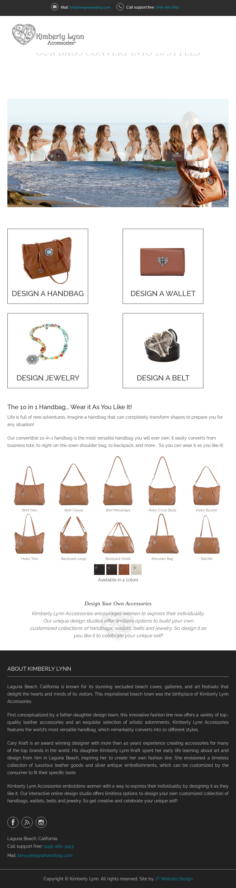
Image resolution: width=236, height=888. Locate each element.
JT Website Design (174, 878)
